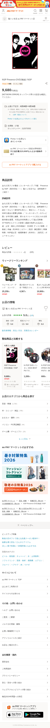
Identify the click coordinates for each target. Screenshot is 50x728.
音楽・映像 (23, 501)
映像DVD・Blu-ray (36, 501)
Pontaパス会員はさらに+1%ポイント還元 (22, 119)
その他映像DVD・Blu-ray (11, 504)
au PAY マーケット (8, 501)
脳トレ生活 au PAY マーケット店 (30, 508)
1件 (31, 315)
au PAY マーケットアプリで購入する (25, 165)
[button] (46, 83)
